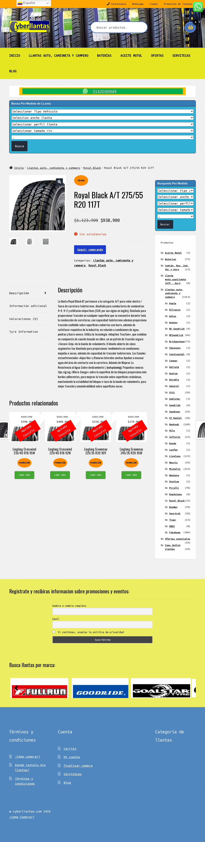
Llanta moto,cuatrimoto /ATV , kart (175, 279)
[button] (59, 181)
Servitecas (181, 55)
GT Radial (175, 418)
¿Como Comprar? (21, 817)
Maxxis (173, 462)
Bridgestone (177, 341)
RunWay (173, 507)
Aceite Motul (131, 55)
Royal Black (92, 167)
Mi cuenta (72, 757)
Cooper (173, 360)
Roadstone (175, 494)
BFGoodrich (176, 335)
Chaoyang (174, 348)
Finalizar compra (78, 765)
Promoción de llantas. (178, 4)
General (174, 386)
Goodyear (174, 411)
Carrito (70, 748)
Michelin (174, 469)
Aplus (172, 316)
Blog (12, 71)
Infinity (174, 437)
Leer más (24, 474)
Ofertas (157, 55)
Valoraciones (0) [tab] (23, 319)
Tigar (172, 519)
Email (55, 619)
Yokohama (174, 532)
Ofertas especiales (177, 538)
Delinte (174, 367)
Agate (172, 303)
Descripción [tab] (19, 293)
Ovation (174, 481)
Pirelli (174, 488)
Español (28, 3)
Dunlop (173, 373)
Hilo (172, 430)
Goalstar (174, 398)
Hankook (174, 424)
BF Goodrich (177, 328)
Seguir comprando (90, 249)
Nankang (174, 475)
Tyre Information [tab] (23, 331)
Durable (174, 379)
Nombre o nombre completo (69, 605)
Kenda (172, 443)
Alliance (174, 309)
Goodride (174, 405)
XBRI (172, 526)
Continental (177, 354)
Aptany (173, 322)
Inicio (14, 55)
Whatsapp (138, 4)
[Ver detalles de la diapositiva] (39, 688)
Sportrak (174, 513)
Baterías (104, 55)
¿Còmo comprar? (27, 756)
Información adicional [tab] (28, 306)
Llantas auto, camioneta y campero (58, 55)
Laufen (173, 449)
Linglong (174, 456)
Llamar (154, 4)
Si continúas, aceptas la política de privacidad (90, 632)
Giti (172, 392)
